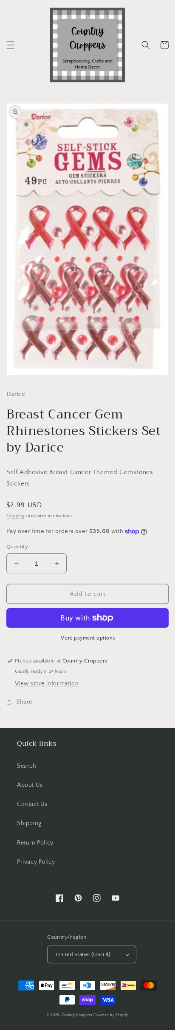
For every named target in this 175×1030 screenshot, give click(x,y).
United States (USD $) (83, 954)
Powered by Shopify (110, 1015)
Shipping (15, 516)
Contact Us (32, 804)
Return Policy (35, 842)
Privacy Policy (36, 862)
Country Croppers (77, 1015)
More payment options (87, 638)
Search (27, 766)
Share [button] (24, 702)
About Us (30, 785)
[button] (10, 45)
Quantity (17, 547)
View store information (47, 683)
